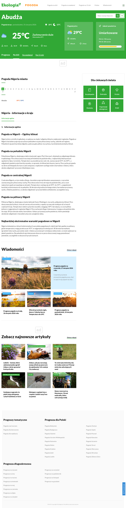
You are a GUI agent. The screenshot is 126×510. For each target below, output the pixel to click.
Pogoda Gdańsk (50, 434)
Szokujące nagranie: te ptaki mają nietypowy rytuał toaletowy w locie (12, 394)
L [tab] (32, 89)
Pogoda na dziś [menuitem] (52, 5)
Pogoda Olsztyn (91, 426)
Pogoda (31, 5)
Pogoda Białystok (51, 426)
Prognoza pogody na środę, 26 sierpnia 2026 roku (13, 312)
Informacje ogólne (7, 118)
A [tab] (2, 89)
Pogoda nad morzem (10, 426)
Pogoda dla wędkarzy (10, 433)
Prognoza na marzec (10, 478)
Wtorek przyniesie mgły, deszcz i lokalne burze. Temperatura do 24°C (38, 312)
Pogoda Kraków (50, 449)
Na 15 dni (40, 55)
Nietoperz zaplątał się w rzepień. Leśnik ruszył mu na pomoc (38, 394)
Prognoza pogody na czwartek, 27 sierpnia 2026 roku (63, 268)
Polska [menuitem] (97, 5)
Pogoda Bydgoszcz (51, 430)
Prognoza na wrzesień (52, 470)
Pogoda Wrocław (92, 453)
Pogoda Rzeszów (91, 437)
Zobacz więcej (71, 250)
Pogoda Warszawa (92, 449)
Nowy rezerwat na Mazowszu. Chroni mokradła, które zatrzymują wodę (61, 394)
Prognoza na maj (9, 485)
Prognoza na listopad (52, 478)
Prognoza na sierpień (10, 497)
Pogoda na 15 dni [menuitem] (85, 5)
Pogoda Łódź (49, 453)
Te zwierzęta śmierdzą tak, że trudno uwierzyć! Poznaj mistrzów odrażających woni (64, 366)
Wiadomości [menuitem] (107, 5)
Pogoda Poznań (91, 434)
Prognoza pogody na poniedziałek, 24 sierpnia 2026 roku (64, 312)
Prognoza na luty (9, 474)
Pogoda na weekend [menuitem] (68, 5)
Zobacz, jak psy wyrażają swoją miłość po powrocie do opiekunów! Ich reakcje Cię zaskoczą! (38, 366)
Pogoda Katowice (51, 441)
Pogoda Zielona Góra (93, 456)
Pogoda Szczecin (91, 441)
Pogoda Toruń (90, 445)
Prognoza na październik (53, 474)
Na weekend (27, 55)
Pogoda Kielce (49, 445)
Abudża (4, 100)
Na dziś (16, 55)
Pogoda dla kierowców (11, 430)
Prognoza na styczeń (10, 470)
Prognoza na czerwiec (10, 489)
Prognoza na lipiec (9, 493)
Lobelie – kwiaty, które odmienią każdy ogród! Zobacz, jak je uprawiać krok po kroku (11, 366)
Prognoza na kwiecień (10, 481)
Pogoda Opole (91, 430)
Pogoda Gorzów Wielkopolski (55, 437)
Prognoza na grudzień (52, 481)
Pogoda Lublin (49, 456)
